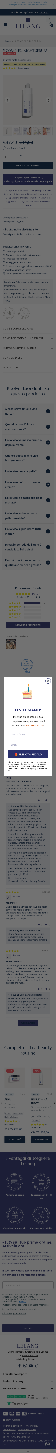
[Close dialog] (48, 681)
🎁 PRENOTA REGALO (28, 754)
